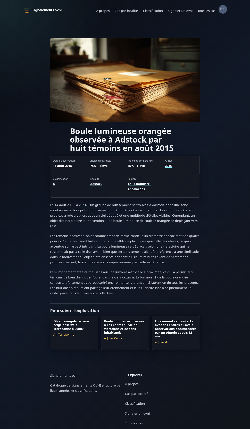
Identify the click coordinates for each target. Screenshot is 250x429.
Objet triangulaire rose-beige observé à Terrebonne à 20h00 (71, 325)
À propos (103, 10)
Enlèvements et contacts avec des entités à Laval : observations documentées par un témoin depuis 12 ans (175, 328)
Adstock (96, 184)
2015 (168, 166)
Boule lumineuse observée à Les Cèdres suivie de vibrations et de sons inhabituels (124, 327)
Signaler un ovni (180, 10)
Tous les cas (206, 10)
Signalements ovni (64, 375)
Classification (153, 10)
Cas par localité (126, 10)
